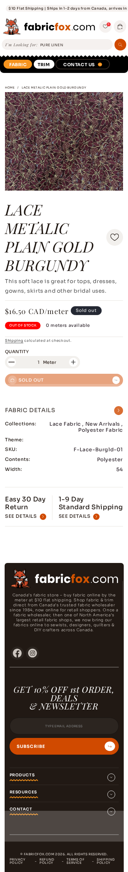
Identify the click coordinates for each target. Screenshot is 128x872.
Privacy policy (18, 861)
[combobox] (75, 45)
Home (10, 87)
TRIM (44, 64)
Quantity (17, 351)
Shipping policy (106, 861)
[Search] (120, 44)
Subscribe (31, 746)
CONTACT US (79, 64)
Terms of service (75, 861)
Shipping (14, 340)
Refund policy (46, 861)
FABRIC (18, 64)
